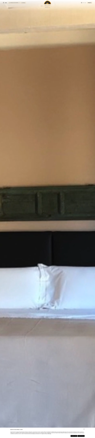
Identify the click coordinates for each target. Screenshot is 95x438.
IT (83, 2)
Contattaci (23, 2)
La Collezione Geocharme (14, 2)
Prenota (89, 2)
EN (85, 2)
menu (6, 2)
